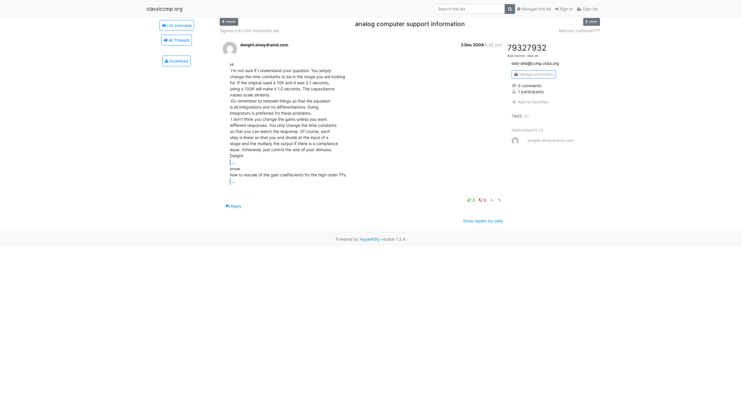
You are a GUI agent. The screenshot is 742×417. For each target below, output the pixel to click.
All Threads (178, 40)
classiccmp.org (164, 9)
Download (178, 60)
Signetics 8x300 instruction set (249, 30)
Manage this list (536, 8)
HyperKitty (370, 239)
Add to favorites (533, 101)
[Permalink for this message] (500, 200)
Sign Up (590, 8)
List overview (179, 25)
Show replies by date (483, 220)
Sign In (566, 8)
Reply (235, 206)
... (233, 162)
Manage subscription (536, 74)
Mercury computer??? (579, 30)
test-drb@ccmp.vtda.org (535, 63)
